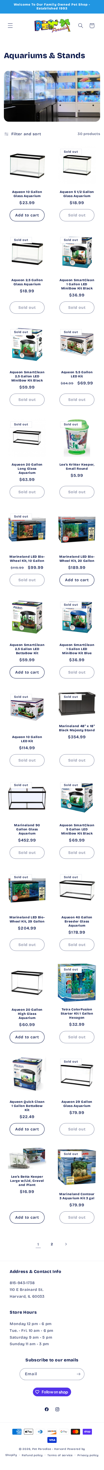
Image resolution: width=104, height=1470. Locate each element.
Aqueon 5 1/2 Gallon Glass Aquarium (77, 194)
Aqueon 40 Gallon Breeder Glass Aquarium (76, 921)
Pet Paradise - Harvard (49, 1449)
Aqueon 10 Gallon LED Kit (27, 739)
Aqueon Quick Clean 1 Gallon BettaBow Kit (27, 1106)
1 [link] (38, 1244)
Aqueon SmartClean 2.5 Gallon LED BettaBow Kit (27, 649)
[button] (10, 25)
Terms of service (60, 1455)
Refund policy (32, 1455)
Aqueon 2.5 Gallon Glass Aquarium (27, 282)
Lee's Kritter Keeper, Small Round (77, 466)
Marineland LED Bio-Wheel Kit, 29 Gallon (27, 919)
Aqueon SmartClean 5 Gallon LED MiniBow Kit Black (76, 829)
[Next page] (65, 1244)
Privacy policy (87, 1455)
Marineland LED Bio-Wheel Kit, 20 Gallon (77, 559)
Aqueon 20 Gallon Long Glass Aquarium (27, 468)
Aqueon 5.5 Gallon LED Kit (77, 374)
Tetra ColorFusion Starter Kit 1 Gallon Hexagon (77, 1014)
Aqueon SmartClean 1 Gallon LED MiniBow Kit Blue (76, 649)
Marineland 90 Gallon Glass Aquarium (27, 829)
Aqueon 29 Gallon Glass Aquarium (76, 1104)
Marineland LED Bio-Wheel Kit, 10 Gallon (27, 559)
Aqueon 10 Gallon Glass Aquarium (27, 194)
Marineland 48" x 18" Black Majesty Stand (77, 728)
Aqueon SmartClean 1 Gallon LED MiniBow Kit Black (76, 284)
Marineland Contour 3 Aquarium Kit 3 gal (77, 1196)
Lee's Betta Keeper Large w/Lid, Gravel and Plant (27, 1181)
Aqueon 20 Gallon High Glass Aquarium (27, 1014)
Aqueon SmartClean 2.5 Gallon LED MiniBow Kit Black (27, 376)
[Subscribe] (78, 1374)
